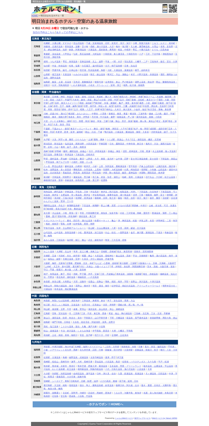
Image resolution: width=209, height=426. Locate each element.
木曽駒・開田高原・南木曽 (152, 172)
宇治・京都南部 (140, 256)
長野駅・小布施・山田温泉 (154, 169)
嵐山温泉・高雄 (123, 256)
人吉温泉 (141, 369)
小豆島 (102, 326)
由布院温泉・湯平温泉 (84, 373)
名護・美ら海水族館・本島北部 (158, 393)
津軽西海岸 (167, 54)
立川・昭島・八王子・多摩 (86, 109)
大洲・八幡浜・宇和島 (122, 331)
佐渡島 (104, 180)
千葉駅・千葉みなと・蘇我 (56, 129)
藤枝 (120, 198)
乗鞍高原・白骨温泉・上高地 (87, 169)
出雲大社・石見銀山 (91, 305)
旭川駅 (125, 46)
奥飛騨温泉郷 (73, 205)
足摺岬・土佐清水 (120, 335)
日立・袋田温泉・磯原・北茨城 (146, 139)
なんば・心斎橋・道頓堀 (106, 263)
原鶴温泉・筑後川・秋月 (146, 350)
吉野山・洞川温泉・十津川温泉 (145, 281)
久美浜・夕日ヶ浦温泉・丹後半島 (98, 259)
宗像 (140, 346)
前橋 (51, 151)
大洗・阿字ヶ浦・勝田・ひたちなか (69, 139)
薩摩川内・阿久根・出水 (127, 385)
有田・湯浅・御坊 (100, 286)
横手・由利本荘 (142, 70)
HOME (35, 15)
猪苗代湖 (99, 82)
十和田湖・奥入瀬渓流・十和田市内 (120, 54)
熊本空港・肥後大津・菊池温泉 (92, 366)
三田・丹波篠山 (107, 274)
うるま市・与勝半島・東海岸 (127, 393)
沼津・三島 (138, 195)
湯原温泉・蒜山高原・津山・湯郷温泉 (106, 309)
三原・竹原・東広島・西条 (93, 313)
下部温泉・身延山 (168, 159)
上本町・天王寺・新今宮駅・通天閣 (62, 266)
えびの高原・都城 (108, 381)
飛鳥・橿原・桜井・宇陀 (117, 281)
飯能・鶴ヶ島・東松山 (144, 121)
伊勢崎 (58, 151)
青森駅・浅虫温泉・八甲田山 (57, 54)
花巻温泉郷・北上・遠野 (91, 61)
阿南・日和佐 (64, 322)
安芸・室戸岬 (86, 335)
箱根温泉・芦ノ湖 (125, 117)
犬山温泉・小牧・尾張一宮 (65, 213)
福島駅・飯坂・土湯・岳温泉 (57, 82)
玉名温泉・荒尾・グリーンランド (125, 366)
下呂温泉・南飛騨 (90, 205)
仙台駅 (47, 66)
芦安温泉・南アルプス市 (57, 162)
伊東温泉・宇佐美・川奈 (76, 191)
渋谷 (139, 106)
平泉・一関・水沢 (113, 61)
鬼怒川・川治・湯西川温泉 (158, 144)
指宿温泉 (73, 385)
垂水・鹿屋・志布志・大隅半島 (156, 385)
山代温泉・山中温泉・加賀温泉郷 (59, 232)
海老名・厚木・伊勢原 (78, 117)
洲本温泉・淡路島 (124, 274)
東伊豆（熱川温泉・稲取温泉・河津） (119, 191)
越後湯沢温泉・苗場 (53, 180)
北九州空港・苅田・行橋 (91, 350)
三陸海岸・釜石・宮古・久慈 (163, 61)
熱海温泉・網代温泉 (53, 191)
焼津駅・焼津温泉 (83, 198)
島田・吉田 (129, 198)
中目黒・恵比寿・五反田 (154, 106)
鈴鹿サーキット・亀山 (105, 220)
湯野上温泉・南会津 (144, 82)
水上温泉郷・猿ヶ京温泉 (164, 151)
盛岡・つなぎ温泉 (52, 61)
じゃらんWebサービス (124, 418)
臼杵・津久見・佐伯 (106, 373)
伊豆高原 (94, 191)
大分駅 (47, 373)
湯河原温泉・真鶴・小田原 (149, 117)
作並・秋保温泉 (59, 66)
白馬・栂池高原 (131, 169)
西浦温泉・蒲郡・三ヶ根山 (164, 213)
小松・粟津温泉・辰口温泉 (90, 232)
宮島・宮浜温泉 (59, 313)
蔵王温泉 (56, 74)
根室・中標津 (124, 49)
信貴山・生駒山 (95, 281)
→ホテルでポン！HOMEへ (104, 404)
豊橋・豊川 (51, 216)
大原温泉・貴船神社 (104, 256)
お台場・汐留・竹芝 (108, 100)
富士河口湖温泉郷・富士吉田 (144, 159)
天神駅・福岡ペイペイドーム (88, 346)
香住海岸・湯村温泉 (65, 277)
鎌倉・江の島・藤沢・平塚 (161, 113)
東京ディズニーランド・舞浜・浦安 (87, 129)
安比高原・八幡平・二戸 (136, 61)
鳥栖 (65, 357)
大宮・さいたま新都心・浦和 (57, 121)
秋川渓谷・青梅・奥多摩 (159, 109)
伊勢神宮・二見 (163, 220)
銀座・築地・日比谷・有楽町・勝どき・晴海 (96, 96)
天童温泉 (67, 74)
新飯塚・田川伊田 (113, 350)
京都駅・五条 (50, 256)
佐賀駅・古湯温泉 (52, 357)
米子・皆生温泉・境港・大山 (121, 300)
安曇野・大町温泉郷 (112, 169)
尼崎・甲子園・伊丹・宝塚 (86, 274)
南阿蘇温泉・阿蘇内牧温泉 (90, 369)
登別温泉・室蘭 (72, 46)
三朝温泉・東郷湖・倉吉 (93, 300)
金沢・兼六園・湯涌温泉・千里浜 (146, 232)
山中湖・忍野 (122, 159)
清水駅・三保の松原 (63, 198)
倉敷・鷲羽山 (79, 309)
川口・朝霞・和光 (80, 121)
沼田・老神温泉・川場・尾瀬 (136, 151)
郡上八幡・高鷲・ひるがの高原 (116, 205)
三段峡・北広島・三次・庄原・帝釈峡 (152, 313)
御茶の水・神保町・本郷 (131, 96)
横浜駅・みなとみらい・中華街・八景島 (87, 113)
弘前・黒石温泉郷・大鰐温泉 (87, 54)
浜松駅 (165, 198)
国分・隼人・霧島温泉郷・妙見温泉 (97, 385)
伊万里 (120, 357)
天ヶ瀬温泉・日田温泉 (156, 373)
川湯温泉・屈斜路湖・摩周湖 (102, 49)
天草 (150, 369)
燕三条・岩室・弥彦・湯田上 (106, 177)
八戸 (141, 54)
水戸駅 (47, 139)
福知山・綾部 (54, 259)
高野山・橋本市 (82, 286)
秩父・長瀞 (161, 121)
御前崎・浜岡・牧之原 (105, 198)
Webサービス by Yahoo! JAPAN (164, 418)
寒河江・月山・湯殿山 (118, 74)
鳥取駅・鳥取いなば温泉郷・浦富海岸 (62, 300)
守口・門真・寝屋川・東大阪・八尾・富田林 (65, 269)
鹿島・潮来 (99, 139)
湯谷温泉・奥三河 (87, 216)
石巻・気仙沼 (130, 66)
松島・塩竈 (74, 66)
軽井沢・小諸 (90, 166)
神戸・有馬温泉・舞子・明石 (57, 274)
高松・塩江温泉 (51, 326)
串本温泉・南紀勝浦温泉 (66, 289)
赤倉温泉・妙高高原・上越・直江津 (82, 180)
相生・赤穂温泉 (150, 274)
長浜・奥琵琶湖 (124, 251)
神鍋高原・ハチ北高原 (88, 277)
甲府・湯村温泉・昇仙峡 (55, 159)
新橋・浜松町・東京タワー (144, 100)
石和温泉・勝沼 (76, 159)
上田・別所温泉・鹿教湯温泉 (112, 166)
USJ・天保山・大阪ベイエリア (95, 266)
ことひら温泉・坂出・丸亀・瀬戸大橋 (79, 326)
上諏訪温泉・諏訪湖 (165, 166)
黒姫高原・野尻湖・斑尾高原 (76, 172)
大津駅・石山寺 (63, 251)
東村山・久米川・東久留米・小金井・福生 (126, 109)
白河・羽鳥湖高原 (60, 85)
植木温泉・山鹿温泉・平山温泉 (158, 366)
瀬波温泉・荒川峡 (81, 177)
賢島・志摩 (66, 224)
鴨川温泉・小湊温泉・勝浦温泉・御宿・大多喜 (126, 132)
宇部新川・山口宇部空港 (95, 318)
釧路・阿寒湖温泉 (77, 49)
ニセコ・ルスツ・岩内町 (163, 43)
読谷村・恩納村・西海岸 (100, 393)
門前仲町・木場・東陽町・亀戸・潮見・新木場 (115, 103)
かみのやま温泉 (80, 74)
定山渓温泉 (78, 43)
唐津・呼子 (110, 357)
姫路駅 (138, 274)
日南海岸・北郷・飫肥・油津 (84, 381)
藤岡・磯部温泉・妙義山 (75, 151)
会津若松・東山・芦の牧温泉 (119, 82)
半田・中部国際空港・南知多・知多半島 (99, 213)
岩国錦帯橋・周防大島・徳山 (163, 318)
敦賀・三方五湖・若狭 (115, 240)
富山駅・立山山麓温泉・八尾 (102, 228)
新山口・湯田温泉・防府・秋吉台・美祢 (63, 318)
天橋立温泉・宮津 (71, 259)
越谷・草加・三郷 (99, 121)
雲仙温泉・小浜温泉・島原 (107, 361)
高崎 (46, 151)
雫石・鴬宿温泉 (70, 61)
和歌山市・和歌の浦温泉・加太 (58, 286)
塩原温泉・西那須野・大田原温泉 (81, 144)
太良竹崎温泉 (96, 357)
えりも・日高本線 (160, 49)
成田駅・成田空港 (158, 129)
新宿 (80, 106)
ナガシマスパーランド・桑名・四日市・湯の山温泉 (68, 220)
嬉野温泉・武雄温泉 (78, 357)
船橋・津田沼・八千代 (116, 129)
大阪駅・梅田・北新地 (54, 263)
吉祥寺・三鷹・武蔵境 (125, 106)
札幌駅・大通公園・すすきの (57, 43)
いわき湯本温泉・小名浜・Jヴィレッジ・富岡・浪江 (96, 85)
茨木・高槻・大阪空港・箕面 (161, 266)
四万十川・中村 (102, 335)
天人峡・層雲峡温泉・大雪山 (144, 46)
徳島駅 (47, 322)
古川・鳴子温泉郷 (113, 66)
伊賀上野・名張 (146, 220)
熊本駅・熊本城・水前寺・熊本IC (59, 366)
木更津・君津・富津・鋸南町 (69, 132)
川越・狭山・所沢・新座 (120, 121)
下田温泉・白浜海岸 (148, 191)
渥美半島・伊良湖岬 (67, 216)
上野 (51, 103)
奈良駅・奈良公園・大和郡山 (57, 281)
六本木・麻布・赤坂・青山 (85, 100)
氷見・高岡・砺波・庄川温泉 (131, 228)
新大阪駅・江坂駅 (128, 263)
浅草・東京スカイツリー (66, 103)
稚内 (118, 46)
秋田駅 (47, 70)
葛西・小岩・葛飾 (147, 103)
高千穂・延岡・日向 (128, 381)
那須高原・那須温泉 (53, 144)
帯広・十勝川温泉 (141, 49)
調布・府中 (67, 109)
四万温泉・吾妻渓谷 (53, 154)
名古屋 (47, 213)
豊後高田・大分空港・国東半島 (71, 376)
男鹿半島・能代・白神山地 (65, 70)
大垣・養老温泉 (74, 209)
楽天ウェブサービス (142, 418)
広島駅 (47, 313)
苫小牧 (85, 46)
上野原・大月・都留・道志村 (100, 159)
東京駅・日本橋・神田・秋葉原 (58, 96)
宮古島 (64, 396)
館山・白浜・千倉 (93, 132)
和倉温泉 (169, 232)
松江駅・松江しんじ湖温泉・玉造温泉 (62, 305)
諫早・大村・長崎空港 (81, 361)
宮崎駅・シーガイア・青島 (56, 381)
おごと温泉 (49, 251)
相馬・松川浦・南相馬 (134, 85)
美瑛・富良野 (166, 46)
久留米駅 (128, 350)
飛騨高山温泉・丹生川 (54, 205)
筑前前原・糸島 (128, 346)
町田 (103, 109)
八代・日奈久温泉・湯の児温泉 (120, 369)
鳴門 (54, 322)
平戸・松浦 (163, 361)
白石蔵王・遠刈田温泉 (92, 66)
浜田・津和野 (109, 305)
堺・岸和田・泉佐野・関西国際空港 (128, 266)
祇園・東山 (87, 256)
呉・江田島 (74, 313)
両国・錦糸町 (85, 103)
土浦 (90, 139)
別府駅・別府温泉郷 (61, 373)
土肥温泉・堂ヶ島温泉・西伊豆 (75, 195)
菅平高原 (133, 166)
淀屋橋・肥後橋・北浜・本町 (80, 263)
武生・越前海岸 (95, 240)
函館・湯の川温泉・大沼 (102, 46)
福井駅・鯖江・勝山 (76, 240)
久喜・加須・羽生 (61, 124)
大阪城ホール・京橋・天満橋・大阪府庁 (157, 263)
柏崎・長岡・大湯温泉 (132, 177)
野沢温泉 (96, 172)
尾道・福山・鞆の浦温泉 (120, 313)
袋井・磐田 (155, 198)
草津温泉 (69, 154)
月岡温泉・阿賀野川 (61, 177)
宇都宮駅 (103, 144)
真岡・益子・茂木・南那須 (73, 147)
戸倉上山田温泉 (146, 166)
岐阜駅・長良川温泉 (56, 209)
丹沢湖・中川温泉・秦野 (103, 117)
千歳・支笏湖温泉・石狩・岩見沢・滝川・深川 (108, 43)
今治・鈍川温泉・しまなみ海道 (75, 331)
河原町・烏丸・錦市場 (69, 256)
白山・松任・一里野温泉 (117, 232)
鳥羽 (175, 220)
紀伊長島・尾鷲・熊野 (84, 224)
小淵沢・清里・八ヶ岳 (81, 162)
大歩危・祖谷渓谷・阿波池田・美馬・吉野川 (93, 322)
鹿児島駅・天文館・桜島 (55, 385)
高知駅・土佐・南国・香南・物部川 (61, 335)
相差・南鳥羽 (52, 224)
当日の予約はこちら (44, 32)
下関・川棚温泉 (116, 318)
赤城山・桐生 (114, 151)
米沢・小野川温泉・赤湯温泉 (144, 74)
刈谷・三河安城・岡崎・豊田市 (135, 213)
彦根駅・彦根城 (108, 251)
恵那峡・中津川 (139, 205)
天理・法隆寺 (79, 281)
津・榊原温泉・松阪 (127, 220)
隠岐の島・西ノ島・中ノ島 (130, 305)
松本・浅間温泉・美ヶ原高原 (57, 169)
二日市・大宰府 (111, 346)
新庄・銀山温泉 (97, 74)
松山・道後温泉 (51, 331)
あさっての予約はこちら (69, 32)
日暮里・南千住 (165, 103)
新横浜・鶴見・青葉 (118, 113)
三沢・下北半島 (152, 54)
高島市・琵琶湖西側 (143, 251)
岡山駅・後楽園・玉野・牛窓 (57, 309)
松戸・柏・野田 (141, 129)
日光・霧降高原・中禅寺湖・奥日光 (126, 144)
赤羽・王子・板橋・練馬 (65, 106)
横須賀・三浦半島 (138, 113)
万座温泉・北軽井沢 (85, 154)
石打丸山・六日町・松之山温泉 (160, 177)
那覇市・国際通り (52, 393)
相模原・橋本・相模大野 (55, 117)
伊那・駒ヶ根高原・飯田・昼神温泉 (120, 172)
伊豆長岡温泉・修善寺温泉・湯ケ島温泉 (111, 195)
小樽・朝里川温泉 (141, 43)
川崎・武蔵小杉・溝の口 (55, 113)
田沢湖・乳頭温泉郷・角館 (92, 70)
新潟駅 (47, 177)
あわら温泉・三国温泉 (54, 240)
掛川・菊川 (142, 198)
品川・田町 (125, 100)
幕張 (130, 129)
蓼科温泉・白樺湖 (73, 166)
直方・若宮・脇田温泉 (155, 346)
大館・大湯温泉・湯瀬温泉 (120, 70)
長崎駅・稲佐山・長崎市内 (56, 361)
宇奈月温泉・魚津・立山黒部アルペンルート (65, 228)
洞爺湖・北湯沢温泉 (53, 46)
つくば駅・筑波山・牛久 (118, 139)
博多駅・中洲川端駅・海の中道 (58, 346)
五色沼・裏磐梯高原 (82, 82)
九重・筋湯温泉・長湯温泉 (130, 373)
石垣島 (55, 396)
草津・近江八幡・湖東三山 (86, 251)
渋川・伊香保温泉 (97, 151)
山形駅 (47, 74)
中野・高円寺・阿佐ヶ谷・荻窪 (98, 106)
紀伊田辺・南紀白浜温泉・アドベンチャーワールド (136, 286)
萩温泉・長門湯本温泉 (137, 318)
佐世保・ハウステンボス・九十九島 (139, 361)
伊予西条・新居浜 (100, 331)
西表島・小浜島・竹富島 (80, 396)
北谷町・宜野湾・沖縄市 (74, 393)
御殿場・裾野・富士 (155, 195)
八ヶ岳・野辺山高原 (53, 166)
